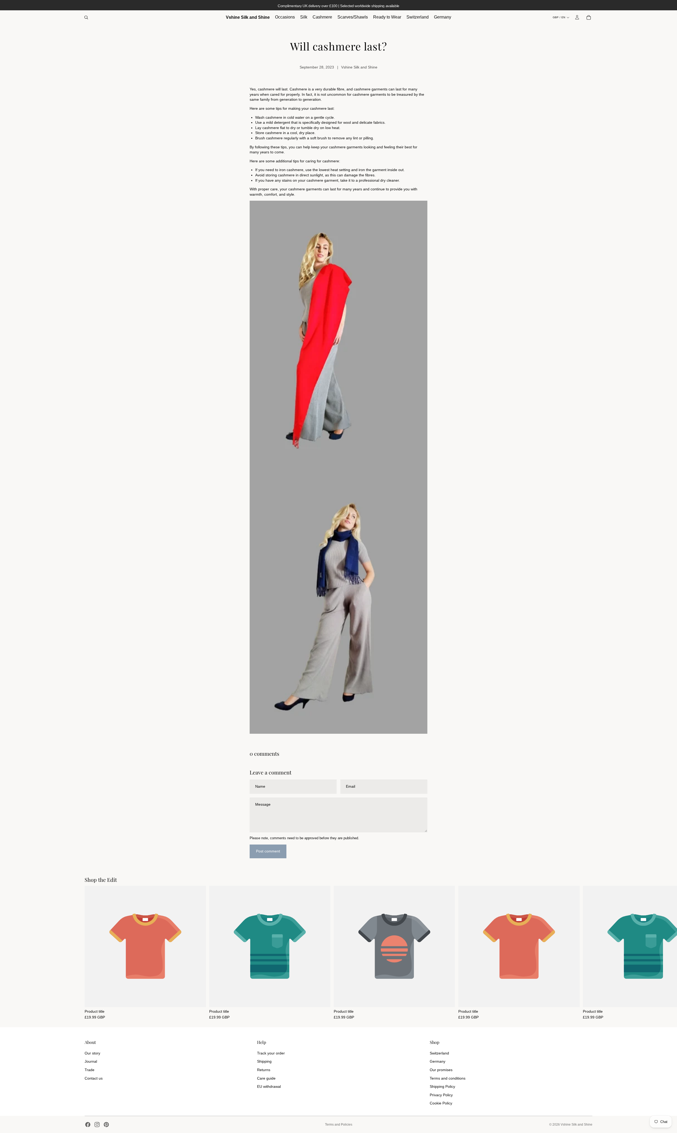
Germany (437, 1061)
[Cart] (588, 17)
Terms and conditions (447, 1078)
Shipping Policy (442, 1086)
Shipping (264, 1061)
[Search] (86, 17)
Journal (91, 1061)
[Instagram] (97, 1124)
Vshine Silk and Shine (576, 1124)
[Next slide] (586, 952)
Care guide (266, 1078)
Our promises (441, 1070)
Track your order (271, 1053)
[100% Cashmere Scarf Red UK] (338, 334)
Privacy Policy (441, 1095)
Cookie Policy (441, 1103)
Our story (92, 1053)
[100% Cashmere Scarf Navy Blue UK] (338, 600)
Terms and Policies (338, 1124)
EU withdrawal (269, 1086)
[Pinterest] (106, 1124)
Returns (263, 1070)
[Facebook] (88, 1124)
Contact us (94, 1078)
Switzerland (439, 1053)
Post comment (268, 851)
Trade (89, 1070)
